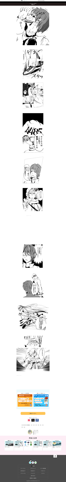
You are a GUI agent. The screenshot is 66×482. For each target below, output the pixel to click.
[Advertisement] (33, 229)
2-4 (24, 427)
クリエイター (33, 473)
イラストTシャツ (33, 468)
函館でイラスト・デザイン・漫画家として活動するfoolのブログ (57, 447)
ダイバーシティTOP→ (41, 0)
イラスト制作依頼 (43, 468)
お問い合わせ (33, 475)
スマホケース (43, 470)
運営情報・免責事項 (33, 478)
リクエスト (43, 473)
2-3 (22, 427)
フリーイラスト (23, 468)
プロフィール (36, 432)
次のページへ (33, 413)
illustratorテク (33, 470)
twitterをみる (36, 431)
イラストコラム (23, 473)
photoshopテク (23, 470)
